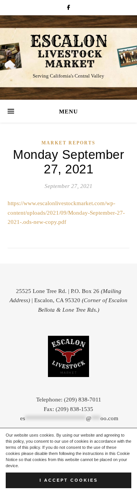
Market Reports (68, 143)
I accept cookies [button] (69, 480)
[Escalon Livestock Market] (68, 51)
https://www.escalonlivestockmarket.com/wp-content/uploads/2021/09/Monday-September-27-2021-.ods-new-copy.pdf (66, 212)
